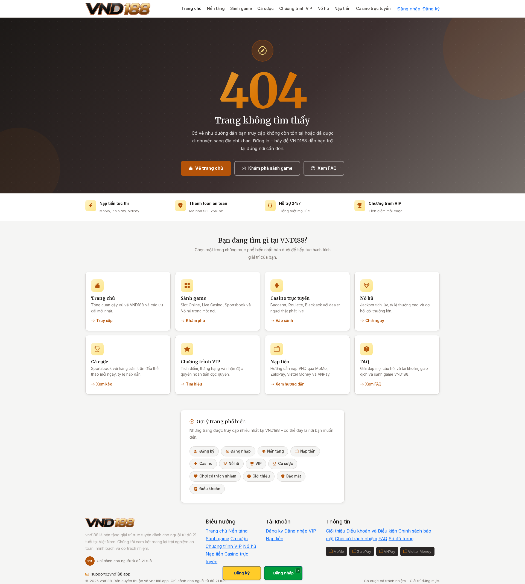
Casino (205, 463)
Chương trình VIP (295, 8)
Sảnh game (241, 8)
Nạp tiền (342, 8)
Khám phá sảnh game (270, 168)
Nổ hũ (323, 8)
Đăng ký (431, 8)
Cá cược (265, 8)
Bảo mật (293, 476)
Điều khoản (209, 489)
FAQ (382, 538)
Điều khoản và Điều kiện (371, 531)
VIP (258, 463)
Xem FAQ (327, 168)
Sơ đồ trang (401, 538)
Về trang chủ (209, 168)
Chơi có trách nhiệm (217, 476)
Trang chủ (191, 8)
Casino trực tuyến (373, 8)
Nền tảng (216, 8)
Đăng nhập (408, 8)
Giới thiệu (261, 476)
